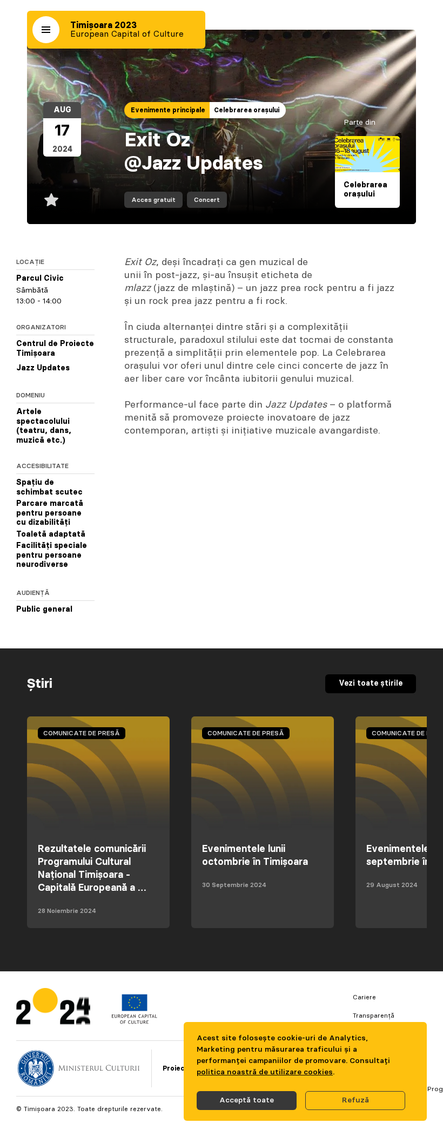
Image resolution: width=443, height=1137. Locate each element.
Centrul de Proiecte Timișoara (55, 348)
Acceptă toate (246, 1100)
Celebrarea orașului (246, 110)
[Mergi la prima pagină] (53, 1009)
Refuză (355, 1100)
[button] (45, 29)
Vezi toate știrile (370, 683)
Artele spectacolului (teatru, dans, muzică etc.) (43, 426)
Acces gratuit (153, 200)
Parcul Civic (40, 278)
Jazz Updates (43, 368)
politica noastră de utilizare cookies (265, 1072)
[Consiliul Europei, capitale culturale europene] (134, 1021)
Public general (44, 609)
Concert (207, 200)
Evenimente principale (168, 110)
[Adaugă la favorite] (51, 200)
